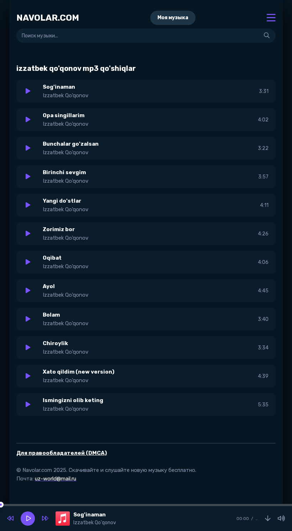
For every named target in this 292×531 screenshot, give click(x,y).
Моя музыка (172, 18)
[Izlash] (267, 35)
